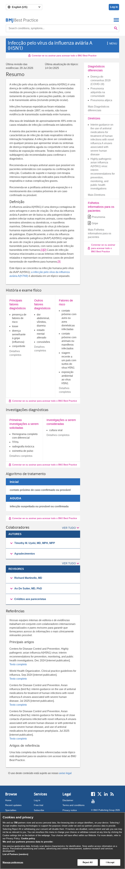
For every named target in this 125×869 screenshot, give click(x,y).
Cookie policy (28, 838)
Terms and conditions (73, 805)
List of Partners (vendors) (15, 854)
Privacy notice (69, 810)
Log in (114, 7)
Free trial (38, 805)
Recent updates (13, 805)
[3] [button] (59, 261)
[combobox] (59, 28)
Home (8, 800)
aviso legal (65, 773)
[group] (43, 543)
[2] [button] (44, 250)
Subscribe (39, 810)
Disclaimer (67, 800)
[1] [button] (42, 250)
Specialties (10, 810)
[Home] (22, 19)
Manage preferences (13, 862)
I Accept (110, 862)
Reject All (87, 862)
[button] (107, 43)
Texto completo (18, 664)
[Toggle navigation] (116, 20)
